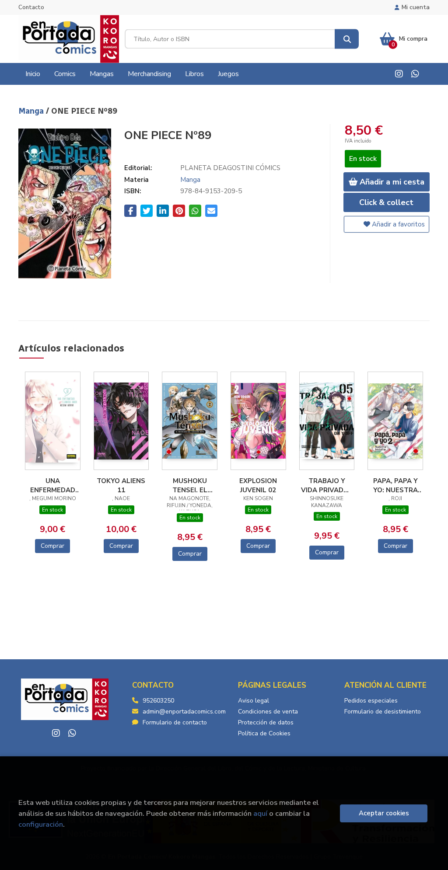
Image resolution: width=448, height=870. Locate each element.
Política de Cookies (264, 733)
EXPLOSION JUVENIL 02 (258, 485)
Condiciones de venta (268, 711)
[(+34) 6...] (415, 73)
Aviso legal (253, 700)
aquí (260, 813)
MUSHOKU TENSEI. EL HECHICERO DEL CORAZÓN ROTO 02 (190, 485)
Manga (32, 111)
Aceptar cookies (384, 813)
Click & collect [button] (386, 202)
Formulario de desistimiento (382, 711)
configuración (40, 824)
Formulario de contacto (175, 722)
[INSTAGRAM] (399, 73)
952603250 (158, 700)
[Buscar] (347, 39)
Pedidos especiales (371, 700)
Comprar (52, 546)
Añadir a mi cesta (390, 182)
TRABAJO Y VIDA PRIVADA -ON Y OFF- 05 (327, 485)
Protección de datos (266, 722)
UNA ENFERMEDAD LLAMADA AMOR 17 (52, 485)
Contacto (31, 7)
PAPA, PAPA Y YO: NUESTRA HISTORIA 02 (395, 485)
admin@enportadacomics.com (184, 711)
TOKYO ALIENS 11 (121, 485)
